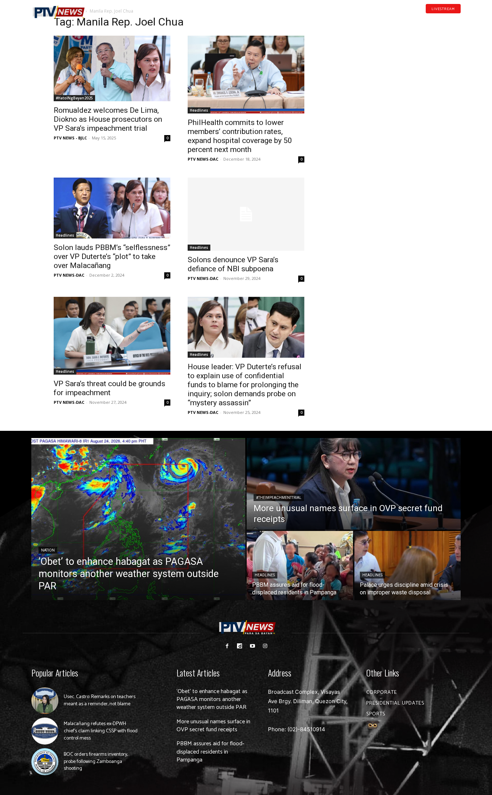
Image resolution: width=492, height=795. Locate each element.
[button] (104, 9)
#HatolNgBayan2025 (74, 98)
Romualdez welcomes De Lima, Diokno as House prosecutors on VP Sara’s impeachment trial (108, 119)
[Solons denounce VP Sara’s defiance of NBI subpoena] (246, 214)
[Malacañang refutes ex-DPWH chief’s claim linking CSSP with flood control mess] (44, 731)
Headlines (199, 110)
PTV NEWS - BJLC (70, 137)
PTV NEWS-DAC (203, 159)
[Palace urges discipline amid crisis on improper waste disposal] (407, 565)
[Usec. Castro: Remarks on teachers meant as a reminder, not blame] (44, 700)
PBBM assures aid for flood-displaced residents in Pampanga (210, 752)
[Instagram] (264, 646)
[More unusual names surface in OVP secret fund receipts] (354, 484)
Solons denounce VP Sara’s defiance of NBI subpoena (233, 264)
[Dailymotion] (435, 19)
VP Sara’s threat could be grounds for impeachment (109, 388)
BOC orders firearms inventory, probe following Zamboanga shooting (96, 761)
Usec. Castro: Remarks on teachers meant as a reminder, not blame (99, 700)
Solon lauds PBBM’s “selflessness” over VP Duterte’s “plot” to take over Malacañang (112, 256)
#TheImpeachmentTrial (278, 498)
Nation (48, 550)
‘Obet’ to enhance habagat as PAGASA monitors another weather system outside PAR (211, 700)
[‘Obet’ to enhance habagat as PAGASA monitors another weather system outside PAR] (138, 519)
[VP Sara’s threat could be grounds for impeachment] (112, 336)
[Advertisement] (380, 63)
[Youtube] (447, 19)
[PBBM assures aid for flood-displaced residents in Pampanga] (300, 565)
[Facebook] (424, 19)
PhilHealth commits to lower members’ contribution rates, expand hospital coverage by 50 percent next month (240, 136)
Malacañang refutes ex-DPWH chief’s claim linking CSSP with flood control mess (101, 731)
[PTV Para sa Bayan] (58, 12)
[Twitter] (458, 19)
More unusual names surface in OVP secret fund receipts (213, 725)
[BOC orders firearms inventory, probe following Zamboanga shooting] (44, 761)
